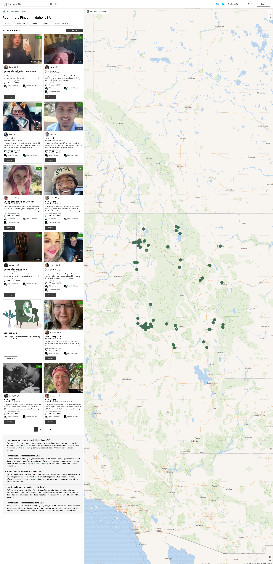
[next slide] (38, 378)
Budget (34, 23)
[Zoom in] (270, 11)
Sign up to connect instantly (38, 464)
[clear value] (51, 4)
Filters (45, 23)
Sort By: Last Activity (62, 23)
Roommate (21, 23)
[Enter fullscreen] (270, 557)
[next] (55, 4)
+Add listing (75, 30)
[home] (5, 11)
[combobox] (31, 4)
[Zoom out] (270, 14)
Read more (11, 358)
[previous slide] (7, 378)
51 (50, 429)
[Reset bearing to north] (270, 18)
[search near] (10, 4)
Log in (263, 4)
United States (14, 11)
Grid (8, 23)
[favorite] (5, 37)
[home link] (5, 4)
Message (9, 97)
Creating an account (23, 448)
